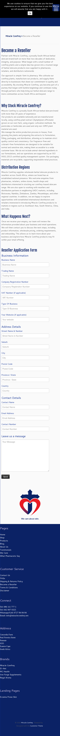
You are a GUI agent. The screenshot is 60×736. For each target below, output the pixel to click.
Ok (30, 13)
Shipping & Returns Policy (11, 581)
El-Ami (3, 668)
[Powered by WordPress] (44, 722)
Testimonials (5, 549)
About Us (4, 546)
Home (2, 534)
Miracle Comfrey (13, 36)
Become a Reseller (8, 584)
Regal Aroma (5, 677)
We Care (4, 553)
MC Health (4, 671)
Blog (2, 543)
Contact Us (5, 575)
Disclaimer (4, 590)
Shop (2, 537)
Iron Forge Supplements (10, 674)
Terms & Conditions (9, 587)
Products (4, 540)
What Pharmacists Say (10, 556)
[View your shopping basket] (57, 23)
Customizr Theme (36, 726)
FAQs (2, 578)
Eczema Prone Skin (8, 697)
